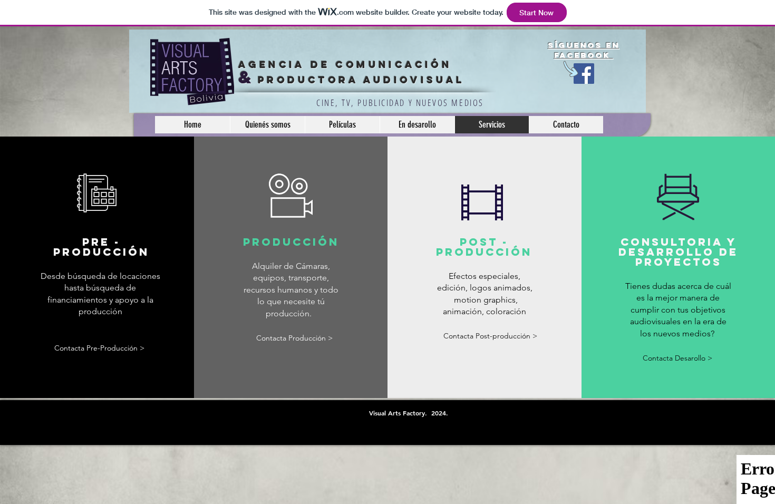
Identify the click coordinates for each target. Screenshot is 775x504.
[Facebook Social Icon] (584, 73)
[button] (490, 336)
